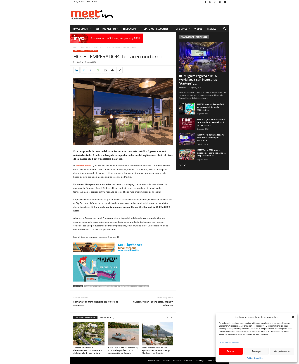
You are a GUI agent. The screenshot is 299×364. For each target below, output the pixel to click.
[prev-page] (167, 317)
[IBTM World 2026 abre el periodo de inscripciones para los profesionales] (187, 154)
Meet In (80, 62)
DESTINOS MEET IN (105, 28)
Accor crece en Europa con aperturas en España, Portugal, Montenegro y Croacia (157, 350)
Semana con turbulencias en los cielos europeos (95, 303)
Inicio (75, 47)
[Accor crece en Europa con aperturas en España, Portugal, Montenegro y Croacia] (157, 333)
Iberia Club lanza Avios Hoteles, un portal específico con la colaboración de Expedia (123, 350)
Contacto (177, 360)
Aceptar (231, 351)
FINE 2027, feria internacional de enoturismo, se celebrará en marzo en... (211, 122)
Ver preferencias (282, 351)
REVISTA (211, 28)
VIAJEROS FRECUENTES (156, 28)
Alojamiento (90, 286)
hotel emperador (124, 286)
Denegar (256, 351)
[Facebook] (205, 2)
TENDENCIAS (130, 28)
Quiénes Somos (153, 360)
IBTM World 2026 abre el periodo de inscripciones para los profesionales (211, 153)
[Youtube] (225, 2)
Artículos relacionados (85, 317)
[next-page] (171, 317)
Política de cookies (255, 358)
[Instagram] (210, 2)
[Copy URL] (119, 70)
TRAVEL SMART (80, 28)
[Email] (105, 70)
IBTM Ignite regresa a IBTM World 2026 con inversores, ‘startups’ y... (198, 79)
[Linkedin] (215, 2)
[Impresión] (112, 70)
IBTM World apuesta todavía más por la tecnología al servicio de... (211, 137)
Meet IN (182, 87)
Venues (145, 286)
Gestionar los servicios (229, 343)
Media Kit (166, 360)
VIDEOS (198, 28)
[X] (220, 2)
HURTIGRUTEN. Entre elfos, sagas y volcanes (153, 303)
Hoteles (136, 286)
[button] (292, 317)
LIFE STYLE (181, 28)
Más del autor (106, 317)
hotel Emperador (84, 165)
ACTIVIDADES (99, 47)
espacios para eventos (106, 286)
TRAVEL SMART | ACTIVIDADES (194, 37)
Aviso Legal (199, 360)
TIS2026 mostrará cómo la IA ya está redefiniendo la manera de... (210, 107)
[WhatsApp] (98, 70)
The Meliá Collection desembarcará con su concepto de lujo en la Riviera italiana (88, 350)
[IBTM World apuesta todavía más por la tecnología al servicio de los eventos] (187, 139)
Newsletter (188, 360)
